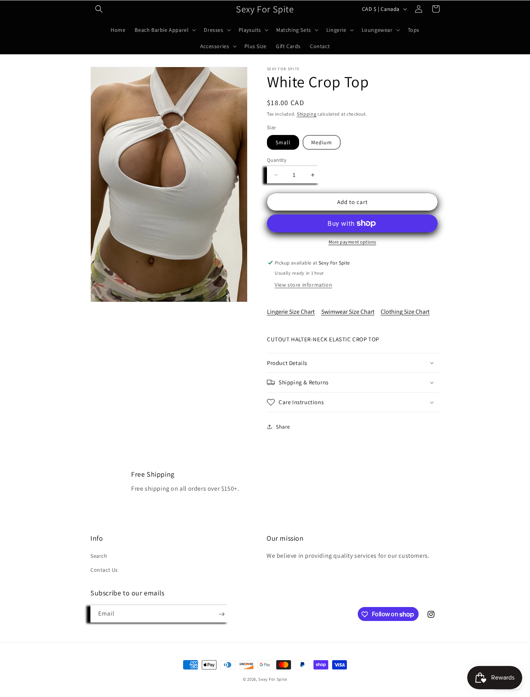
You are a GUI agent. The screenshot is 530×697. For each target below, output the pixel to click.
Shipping (307, 114)
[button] (98, 8)
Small (283, 142)
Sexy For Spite (272, 679)
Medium (321, 142)
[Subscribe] (221, 614)
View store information (303, 284)
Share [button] (283, 426)
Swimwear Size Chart (347, 312)
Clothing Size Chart (405, 312)
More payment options (352, 242)
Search (98, 556)
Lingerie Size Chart (291, 312)
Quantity (276, 160)
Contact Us (104, 569)
